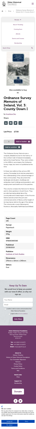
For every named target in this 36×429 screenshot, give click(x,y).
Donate (18, 391)
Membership (18, 383)
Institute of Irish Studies (15, 254)
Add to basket (21, 142)
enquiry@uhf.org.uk (20, 346)
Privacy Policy (18, 364)
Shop (9, 11)
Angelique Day (11, 114)
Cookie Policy (18, 366)
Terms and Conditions (18, 368)
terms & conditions (23, 313)
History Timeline (18, 355)
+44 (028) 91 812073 (19, 342)
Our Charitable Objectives (18, 359)
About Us (18, 353)
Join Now (18, 319)
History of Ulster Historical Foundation (18, 357)
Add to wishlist (11, 147)
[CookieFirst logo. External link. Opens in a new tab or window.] (2, 406)
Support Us (18, 381)
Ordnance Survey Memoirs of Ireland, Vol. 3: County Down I (25, 11)
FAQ (18, 370)
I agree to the (19, 313)
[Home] (2, 11)
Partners (18, 362)
